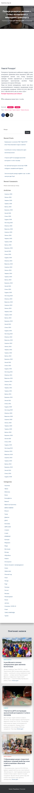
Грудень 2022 (8, 330)
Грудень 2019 (8, 445)
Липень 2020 (8, 422)
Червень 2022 (8, 349)
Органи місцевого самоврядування (14, 565)
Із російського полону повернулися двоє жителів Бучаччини (14, 664)
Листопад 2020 (9, 410)
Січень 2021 (8, 403)
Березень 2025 (9, 248)
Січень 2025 (8, 254)
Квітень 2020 (8, 432)
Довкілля (7, 517)
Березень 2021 (9, 397)
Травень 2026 (8, 203)
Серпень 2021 (8, 381)
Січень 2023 (8, 327)
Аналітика (7, 485)
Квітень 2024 (8, 279)
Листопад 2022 (9, 333)
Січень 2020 (8, 441)
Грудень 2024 (8, 257)
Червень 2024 (8, 273)
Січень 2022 (8, 365)
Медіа (6, 546)
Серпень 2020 (8, 419)
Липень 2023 (8, 308)
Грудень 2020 (8, 406)
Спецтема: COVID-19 (10, 606)
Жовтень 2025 (8, 225)
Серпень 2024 (8, 267)
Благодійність (8, 498)
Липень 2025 (8, 235)
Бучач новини (16, 110)
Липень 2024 (8, 270)
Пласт (6, 577)
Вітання (7, 511)
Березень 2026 (9, 210)
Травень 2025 (8, 241)
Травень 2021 (8, 391)
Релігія (6, 599)
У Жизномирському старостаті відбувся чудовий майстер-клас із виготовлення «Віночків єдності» (17, 762)
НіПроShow (8, 555)
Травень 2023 (8, 314)
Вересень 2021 (9, 378)
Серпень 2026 (8, 194)
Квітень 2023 (8, 318)
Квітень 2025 (8, 245)
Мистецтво (7, 549)
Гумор (6, 514)
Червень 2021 (8, 387)
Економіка (7, 523)
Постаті (6, 590)
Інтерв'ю (7, 530)
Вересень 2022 (9, 340)
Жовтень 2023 (8, 299)
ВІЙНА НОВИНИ (9, 507)
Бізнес (6, 495)
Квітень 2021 (8, 394)
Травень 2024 (8, 276)
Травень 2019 (8, 460)
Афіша (6, 488)
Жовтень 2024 (8, 260)
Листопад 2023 (9, 295)
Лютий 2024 (8, 286)
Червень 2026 (8, 200)
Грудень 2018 (8, 476)
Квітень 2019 (8, 464)
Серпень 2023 (8, 305)
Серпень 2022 (8, 343)
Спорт (6, 609)
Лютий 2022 (8, 362)
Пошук (6, 129)
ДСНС (6, 520)
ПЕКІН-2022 (8, 571)
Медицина (7, 542)
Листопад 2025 (9, 222)
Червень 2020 (8, 425)
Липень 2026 (8, 197)
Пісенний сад (8, 574)
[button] (17, 101)
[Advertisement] (17, 49)
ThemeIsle (22, 789)
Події (6, 584)
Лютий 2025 (8, 251)
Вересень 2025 (9, 229)
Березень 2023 (9, 321)
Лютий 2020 (8, 438)
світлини (7, 603)
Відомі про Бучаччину (10, 504)
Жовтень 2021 (8, 375)
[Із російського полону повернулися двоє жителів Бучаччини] (17, 647)
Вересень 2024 (9, 264)
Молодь (7, 552)
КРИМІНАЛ (10, 107)
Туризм (6, 615)
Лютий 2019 (8, 470)
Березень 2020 (9, 435)
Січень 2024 (8, 289)
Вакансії (7, 501)
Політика (7, 587)
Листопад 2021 (9, 372)
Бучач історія (8, 110)
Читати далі (15, 680)
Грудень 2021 (8, 368)
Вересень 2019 (9, 454)
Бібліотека (7, 492)
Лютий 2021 (8, 400)
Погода (6, 580)
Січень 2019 (8, 473)
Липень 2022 (8, 346)
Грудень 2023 (8, 292)
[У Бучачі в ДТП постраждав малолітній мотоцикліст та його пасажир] (17, 695)
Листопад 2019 (9, 448)
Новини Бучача (25, 110)
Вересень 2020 (9, 416)
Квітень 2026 (8, 206)
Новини (17, 107)
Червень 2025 (8, 238)
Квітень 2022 (8, 356)
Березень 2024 (9, 283)
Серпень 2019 (8, 457)
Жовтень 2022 (8, 337)
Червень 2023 (8, 311)
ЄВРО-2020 (8, 526)
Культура (7, 539)
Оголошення (8, 561)
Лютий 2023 (8, 324)
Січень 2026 (8, 216)
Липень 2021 (8, 384)
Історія (6, 533)
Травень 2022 (8, 353)
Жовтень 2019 (8, 451)
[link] (11, 93)
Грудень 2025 (8, 219)
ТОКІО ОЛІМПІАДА (10, 612)
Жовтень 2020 (8, 413)
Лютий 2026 (8, 213)
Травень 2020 (8, 429)
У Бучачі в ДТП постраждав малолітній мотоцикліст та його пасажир (17, 713)
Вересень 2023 (9, 302)
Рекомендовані (9, 596)
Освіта (6, 568)
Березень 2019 (9, 467)
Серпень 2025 (8, 232)
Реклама (7, 593)
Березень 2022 (9, 359)
